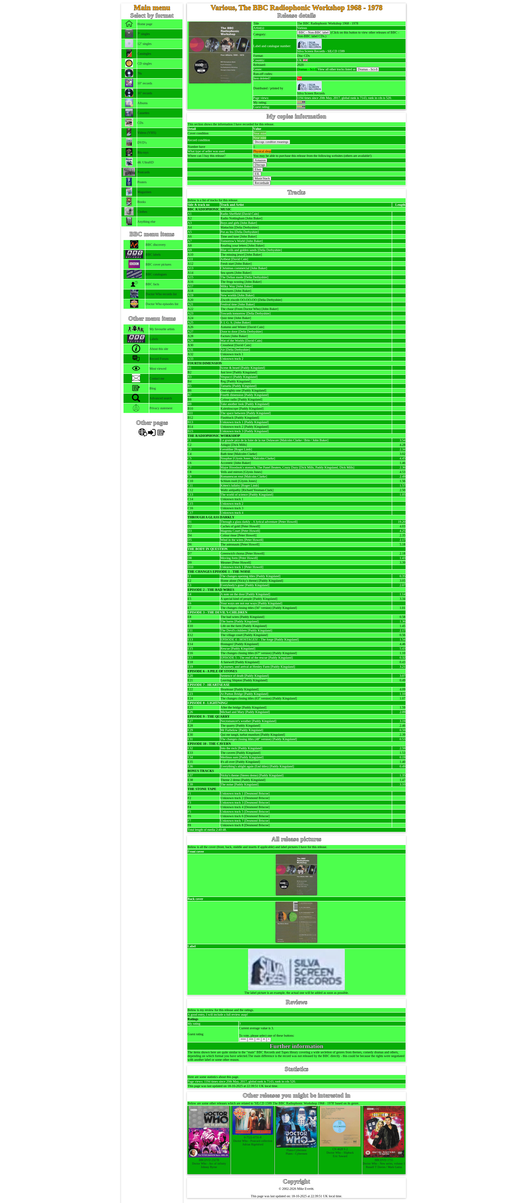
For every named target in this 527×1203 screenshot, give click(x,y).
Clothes (142, 211)
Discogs (260, 165)
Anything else (146, 221)
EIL (257, 174)
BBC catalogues (156, 274)
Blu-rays (142, 152)
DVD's (142, 142)
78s (139, 73)
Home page (144, 24)
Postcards (143, 172)
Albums (142, 103)
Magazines (144, 192)
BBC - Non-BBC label (313, 32)
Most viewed (157, 368)
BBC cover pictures (158, 264)
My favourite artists (162, 329)
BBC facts (152, 284)
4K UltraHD (145, 162)
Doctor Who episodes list (162, 304)
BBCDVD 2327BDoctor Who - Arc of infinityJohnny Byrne (209, 1163)
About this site (158, 349)
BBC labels (153, 254)
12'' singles (144, 43)
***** (243, 1039)
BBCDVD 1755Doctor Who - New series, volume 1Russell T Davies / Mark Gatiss (384, 1163)
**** (251, 1039)
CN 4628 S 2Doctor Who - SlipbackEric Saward (340, 1152)
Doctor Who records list (161, 294)
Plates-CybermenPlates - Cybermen (296, 1151)
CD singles (144, 63)
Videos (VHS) (146, 132)
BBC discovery (156, 244)
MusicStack (262, 178)
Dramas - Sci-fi (368, 69)
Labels (153, 339)
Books (141, 202)
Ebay (258, 169)
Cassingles (144, 53)
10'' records (144, 83)
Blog (152, 388)
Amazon (260, 160)
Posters (142, 182)
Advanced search (160, 398)
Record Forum (158, 358)
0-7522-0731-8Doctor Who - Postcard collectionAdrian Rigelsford (252, 1141)
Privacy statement (160, 408)
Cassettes (143, 113)
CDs (140, 123)
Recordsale (262, 183)
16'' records (144, 93)
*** (258, 1039)
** (264, 1039)
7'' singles (143, 34)
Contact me (156, 378)
